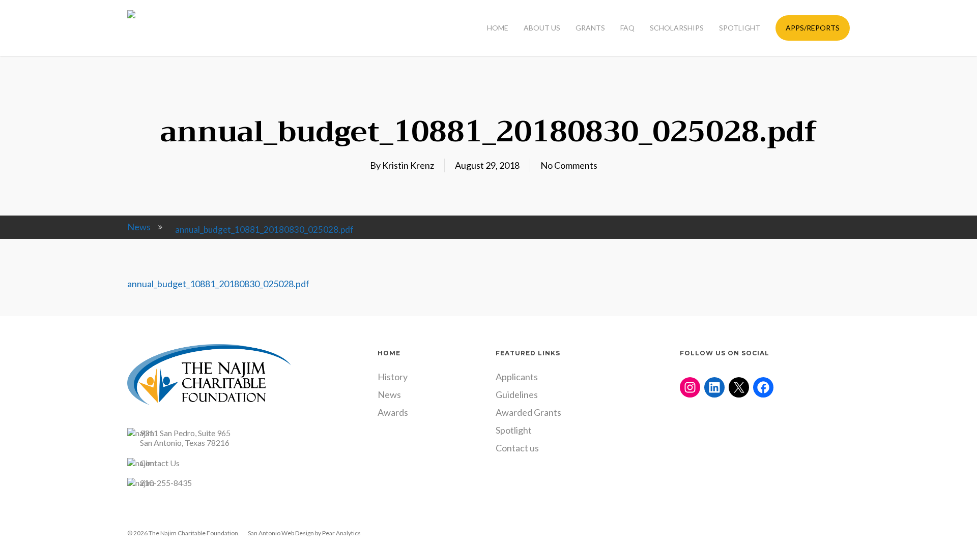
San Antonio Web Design (281, 533)
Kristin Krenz (408, 165)
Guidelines (517, 394)
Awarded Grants (528, 412)
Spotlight (514, 430)
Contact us (517, 447)
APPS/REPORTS (813, 27)
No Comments (568, 165)
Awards (393, 412)
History (393, 376)
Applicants (517, 376)
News (139, 226)
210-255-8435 (166, 482)
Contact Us (160, 463)
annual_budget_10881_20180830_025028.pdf (218, 283)
